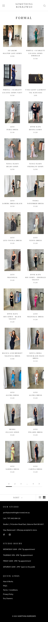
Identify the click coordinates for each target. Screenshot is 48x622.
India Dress (12, 129)
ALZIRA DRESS (12, 395)
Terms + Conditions (10, 590)
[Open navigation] (3, 5)
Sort (17, 497)
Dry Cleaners (8, 598)
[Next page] (39, 484)
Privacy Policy (8, 594)
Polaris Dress (35, 432)
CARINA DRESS (35, 469)
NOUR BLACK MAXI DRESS (35, 357)
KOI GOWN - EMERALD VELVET (35, 278)
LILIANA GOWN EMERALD (35, 54)
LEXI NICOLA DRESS (12, 240)
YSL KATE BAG (35, 92)
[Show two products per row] (44, 497)
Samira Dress (12, 469)
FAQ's (5, 586)
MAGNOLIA (12, 277)
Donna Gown (35, 129)
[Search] (44, 5)
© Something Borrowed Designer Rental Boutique (24, 611)
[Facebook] (4, 534)
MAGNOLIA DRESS (35, 317)
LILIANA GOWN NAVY (12, 92)
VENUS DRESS (35, 240)
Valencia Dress (12, 356)
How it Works (8, 581)
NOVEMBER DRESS (35, 203)
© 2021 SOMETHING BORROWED (24, 616)
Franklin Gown (36, 166)
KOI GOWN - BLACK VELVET (12, 318)
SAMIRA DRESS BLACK (12, 203)
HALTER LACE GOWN (12, 53)
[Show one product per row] (40, 497)
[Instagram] (10, 534)
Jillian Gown (12, 432)
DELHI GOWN (12, 166)
